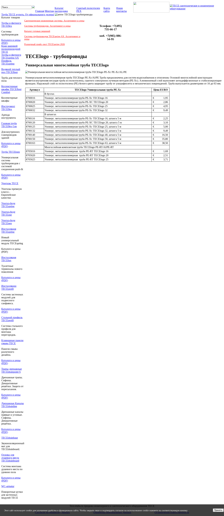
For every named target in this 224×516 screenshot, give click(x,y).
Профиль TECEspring (7, 62)
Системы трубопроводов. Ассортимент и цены (47, 26)
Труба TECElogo (10, 151)
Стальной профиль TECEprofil (11, 319)
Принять (218, 510)
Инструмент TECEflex (8, 108)
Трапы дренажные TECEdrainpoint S (11, 370)
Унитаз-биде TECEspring (8, 205)
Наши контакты (121, 9)
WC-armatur (7, 486)
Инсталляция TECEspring (8, 230)
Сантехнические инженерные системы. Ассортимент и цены (54, 21)
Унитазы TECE (9, 183)
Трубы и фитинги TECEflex (11, 24)
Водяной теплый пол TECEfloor (10, 71)
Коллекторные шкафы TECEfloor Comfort (11, 89)
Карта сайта (106, 9)
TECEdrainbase (9, 437)
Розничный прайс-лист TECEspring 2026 (44, 44)
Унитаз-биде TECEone (8, 213)
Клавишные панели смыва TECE (12, 342)
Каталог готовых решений (37, 31)
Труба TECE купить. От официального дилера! (27, 14)
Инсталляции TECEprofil (8, 287)
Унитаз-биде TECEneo (8, 222)
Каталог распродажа (61, 9)
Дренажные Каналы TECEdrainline (12, 405)
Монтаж (49, 11)
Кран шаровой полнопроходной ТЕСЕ (10, 49)
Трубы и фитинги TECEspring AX (11, 56)
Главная (39, 11)
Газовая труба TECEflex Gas (9, 125)
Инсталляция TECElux (8, 259)
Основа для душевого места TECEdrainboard (10, 457)
